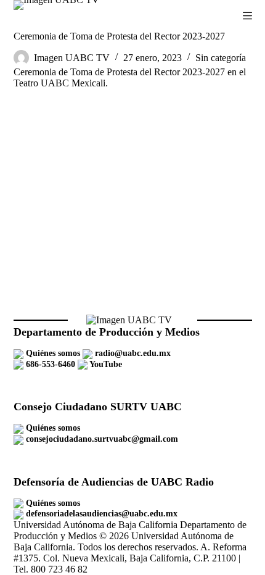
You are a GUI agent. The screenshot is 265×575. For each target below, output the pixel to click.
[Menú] (247, 15)
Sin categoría (220, 57)
